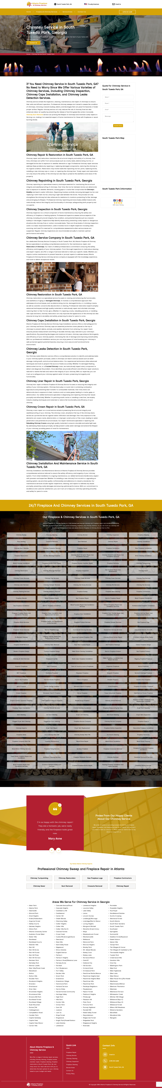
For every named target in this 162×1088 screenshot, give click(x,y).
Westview (113, 989)
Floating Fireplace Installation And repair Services (112, 765)
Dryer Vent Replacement (82, 728)
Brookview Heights (35, 992)
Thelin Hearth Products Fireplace (51, 700)
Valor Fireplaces (52, 666)
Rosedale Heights (116, 908)
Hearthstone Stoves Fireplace (143, 693)
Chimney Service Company (113, 721)
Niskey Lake (87, 955)
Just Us (58, 1013)
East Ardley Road (62, 945)
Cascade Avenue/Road (64, 905)
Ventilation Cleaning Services (52, 757)
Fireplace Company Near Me (21, 741)
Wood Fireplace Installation (143, 598)
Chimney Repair (113, 541)
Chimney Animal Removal (113, 700)
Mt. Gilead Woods (89, 950)
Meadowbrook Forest (90, 934)
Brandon (32, 984)
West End (113, 968)
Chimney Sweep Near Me (82, 735)
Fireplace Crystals (51, 659)
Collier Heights (61, 924)
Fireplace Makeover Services (82, 757)
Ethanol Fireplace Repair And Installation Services (113, 605)
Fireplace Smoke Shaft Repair (52, 563)
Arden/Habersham (35, 918)
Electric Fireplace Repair (112, 598)
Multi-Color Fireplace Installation (82, 659)
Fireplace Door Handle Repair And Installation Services (112, 614)
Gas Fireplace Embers (143, 651)
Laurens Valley (88, 908)
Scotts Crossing (115, 916)
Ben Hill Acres (34, 950)
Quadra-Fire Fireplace (143, 679)
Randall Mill (87, 1010)
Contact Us (82, 12)
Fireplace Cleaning (143, 535)
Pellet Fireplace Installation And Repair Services (113, 659)
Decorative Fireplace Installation (143, 728)
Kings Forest (60, 1015)
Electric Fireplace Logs (52, 630)
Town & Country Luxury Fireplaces (82, 666)
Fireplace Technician (143, 735)
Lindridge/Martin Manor (92, 921)
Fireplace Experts (143, 721)
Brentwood (33, 986)
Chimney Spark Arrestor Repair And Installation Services (82, 555)
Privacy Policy (70, 1073)
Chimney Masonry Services (51, 591)
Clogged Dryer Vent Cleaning (21, 721)
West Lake (113, 973)
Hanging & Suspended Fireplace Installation (143, 749)
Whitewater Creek (116, 994)
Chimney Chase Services (82, 578)
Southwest (114, 929)
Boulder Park (33, 979)
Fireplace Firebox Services (82, 622)
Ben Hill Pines (34, 955)
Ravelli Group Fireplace (82, 700)
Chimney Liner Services (21, 585)
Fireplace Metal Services (21, 622)
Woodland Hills (115, 1015)
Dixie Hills (59, 942)
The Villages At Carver (117, 947)
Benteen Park (34, 960)
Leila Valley (87, 911)
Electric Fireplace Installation (52, 605)
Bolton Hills (33, 976)
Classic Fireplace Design (143, 645)
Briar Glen (32, 989)
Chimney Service (82, 535)
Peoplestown (87, 989)
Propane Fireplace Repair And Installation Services (21, 614)
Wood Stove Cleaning (143, 741)
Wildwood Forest (116, 1005)
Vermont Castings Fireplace (143, 673)
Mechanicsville (88, 937)
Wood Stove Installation (112, 741)
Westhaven (114, 981)
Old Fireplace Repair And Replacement (113, 570)
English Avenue (61, 952)
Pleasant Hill (87, 999)
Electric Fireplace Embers (113, 651)
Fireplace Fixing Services (51, 749)
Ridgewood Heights (90, 1023)
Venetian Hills (115, 960)
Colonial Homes (61, 932)
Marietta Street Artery (91, 929)
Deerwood (59, 939)
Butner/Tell (33, 1007)
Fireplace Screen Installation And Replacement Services (143, 700)
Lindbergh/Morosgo (90, 918)
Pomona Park (88, 1005)
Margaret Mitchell (89, 926)
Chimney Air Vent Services (21, 659)
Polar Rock (87, 1002)
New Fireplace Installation (143, 548)
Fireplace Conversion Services (113, 749)
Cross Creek (60, 934)
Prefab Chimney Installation (82, 708)
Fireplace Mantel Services (143, 765)
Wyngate (113, 1018)
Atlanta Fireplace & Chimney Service (111, 1084)
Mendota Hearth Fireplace (82, 686)
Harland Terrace (62, 986)
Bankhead (32, 939)
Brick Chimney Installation (143, 556)
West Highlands (115, 971)
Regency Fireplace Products (143, 659)
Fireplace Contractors (143, 591)
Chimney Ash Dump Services (82, 585)
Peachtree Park (88, 984)
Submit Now (118, 125)
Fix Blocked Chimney (21, 637)
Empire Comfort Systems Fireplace (21, 700)
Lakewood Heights (89, 905)
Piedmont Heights (89, 994)
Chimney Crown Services (21, 578)
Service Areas (67, 12)
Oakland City (87, 963)
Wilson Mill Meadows (117, 1007)
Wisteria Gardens (116, 1010)
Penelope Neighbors (90, 986)
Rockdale (113, 905)
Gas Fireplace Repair (82, 598)
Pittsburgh (87, 997)
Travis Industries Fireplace (113, 693)
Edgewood (59, 947)
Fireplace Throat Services (21, 630)
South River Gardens (117, 924)
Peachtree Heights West (91, 979)
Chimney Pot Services (113, 585)
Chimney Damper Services (52, 585)
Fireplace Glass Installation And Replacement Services (52, 614)
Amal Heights (33, 916)
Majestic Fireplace (113, 673)
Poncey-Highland (89, 1007)
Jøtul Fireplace (21, 686)
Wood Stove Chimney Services (21, 749)
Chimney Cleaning (51, 535)
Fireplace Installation (112, 548)
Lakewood (59, 1026)
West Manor (114, 976)
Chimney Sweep (21, 535)
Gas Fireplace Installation (21, 605)
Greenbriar (60, 979)
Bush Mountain (34, 1005)
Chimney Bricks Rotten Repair (113, 637)
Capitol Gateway (35, 1018)
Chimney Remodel (112, 757)
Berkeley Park (34, 963)
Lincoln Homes (88, 916)
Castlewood (60, 913)
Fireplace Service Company (82, 721)
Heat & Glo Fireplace (21, 679)
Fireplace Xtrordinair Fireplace (143, 686)
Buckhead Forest (35, 999)
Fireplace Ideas (21, 735)
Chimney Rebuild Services (52, 708)
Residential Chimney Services (113, 630)
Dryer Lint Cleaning (82, 715)
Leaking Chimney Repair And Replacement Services (52, 637)
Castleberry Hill (61, 911)
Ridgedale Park (88, 1020)
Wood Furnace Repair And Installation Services (82, 605)
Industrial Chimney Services (143, 630)
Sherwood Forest (116, 918)
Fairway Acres (61, 963)
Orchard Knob (88, 968)
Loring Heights (88, 924)
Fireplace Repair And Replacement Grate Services (52, 622)
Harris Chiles (60, 989)
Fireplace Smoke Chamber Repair (82, 563)
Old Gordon (87, 965)
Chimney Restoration (21, 571)
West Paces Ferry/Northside (120, 979)
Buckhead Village (35, 1002)
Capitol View (33, 1020)
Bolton (31, 973)
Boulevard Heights (35, 981)
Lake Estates (60, 1023)
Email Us (118, 4)
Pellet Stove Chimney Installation (82, 651)
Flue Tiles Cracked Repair (82, 645)
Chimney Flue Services (143, 578)
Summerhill (114, 934)
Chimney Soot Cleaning (21, 548)
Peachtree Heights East (91, 976)
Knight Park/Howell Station (65, 1020)
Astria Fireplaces (143, 666)
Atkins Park (33, 929)
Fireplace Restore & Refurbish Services (51, 765)
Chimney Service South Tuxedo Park (43, 54)
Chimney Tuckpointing (143, 563)
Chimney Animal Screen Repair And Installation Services (113, 555)
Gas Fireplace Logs (143, 622)
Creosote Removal (52, 541)
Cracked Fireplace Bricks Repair (82, 765)
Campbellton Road (36, 1013)
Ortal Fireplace (113, 686)
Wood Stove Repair (82, 741)
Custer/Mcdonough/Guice (65, 937)
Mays (85, 932)
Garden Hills (60, 973)
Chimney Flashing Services (21, 591)
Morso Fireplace (82, 693)
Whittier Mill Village (117, 997)
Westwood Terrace (116, 992)
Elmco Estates (61, 950)
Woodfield (113, 1013)
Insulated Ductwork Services (143, 757)
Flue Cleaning (21, 541)
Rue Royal (113, 911)
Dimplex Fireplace (112, 679)
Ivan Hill (59, 1007)
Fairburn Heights (62, 958)
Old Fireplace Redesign (113, 645)
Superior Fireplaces (21, 666)
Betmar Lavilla (34, 965)
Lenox (85, 913)
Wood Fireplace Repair (52, 598)
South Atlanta (115, 921)
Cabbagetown (34, 1010)
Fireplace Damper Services (113, 622)
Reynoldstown (88, 1015)
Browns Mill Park (35, 997)
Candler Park (33, 1015)
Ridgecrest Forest (89, 1018)
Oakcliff (86, 960)
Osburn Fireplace (82, 679)
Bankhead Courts (35, 942)
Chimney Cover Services (112, 578)
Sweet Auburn (115, 939)
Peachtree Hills (88, 981)
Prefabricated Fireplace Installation (143, 605)
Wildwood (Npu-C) (116, 999)
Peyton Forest (88, 992)
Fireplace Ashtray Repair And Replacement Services (143, 614)
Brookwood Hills (35, 994)
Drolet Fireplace (21, 693)
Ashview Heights (34, 926)
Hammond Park (61, 984)
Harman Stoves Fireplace (52, 679)
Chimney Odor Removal (52, 645)
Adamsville (33, 911)
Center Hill (59, 916)
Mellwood (86, 939)
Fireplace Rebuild (21, 598)
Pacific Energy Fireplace (51, 686)
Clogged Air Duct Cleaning (52, 721)
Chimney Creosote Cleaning (51, 548)
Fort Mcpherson (62, 968)
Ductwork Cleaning (113, 735)
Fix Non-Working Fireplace (52, 556)
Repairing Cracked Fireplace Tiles (82, 637)
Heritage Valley (61, 994)
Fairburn (59, 955)
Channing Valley (61, 921)
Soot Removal (82, 541)
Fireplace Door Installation (82, 614)
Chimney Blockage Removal (51, 571)
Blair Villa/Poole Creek (37, 968)
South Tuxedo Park (116, 926)
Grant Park (60, 976)
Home (28, 12)
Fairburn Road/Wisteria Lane (66, 960)
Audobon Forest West (36, 934)
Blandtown (33, 971)
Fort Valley (60, 971)
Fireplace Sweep (82, 591)
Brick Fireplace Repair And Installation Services (21, 765)
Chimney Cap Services (52, 578)
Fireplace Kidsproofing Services (113, 708)
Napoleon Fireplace (82, 673)
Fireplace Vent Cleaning (113, 591)
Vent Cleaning (21, 715)
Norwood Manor (89, 958)
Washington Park (116, 965)
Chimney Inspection (113, 535)
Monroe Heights (88, 945)
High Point (59, 997)
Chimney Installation (143, 541)
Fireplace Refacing (113, 563)
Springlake (114, 932)
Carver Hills (33, 1026)
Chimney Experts (21, 728)
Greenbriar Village (62, 981)
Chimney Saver (143, 571)
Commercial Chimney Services (82, 630)
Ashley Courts (34, 924)
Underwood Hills (116, 958)
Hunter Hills (60, 1002)
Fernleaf (59, 965)
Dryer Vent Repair (51, 728)
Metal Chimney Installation (21, 563)
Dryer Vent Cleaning (143, 708)
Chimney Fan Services (143, 585)
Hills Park (59, 999)
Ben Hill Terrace (34, 958)
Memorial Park (88, 942)
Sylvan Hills (114, 942)
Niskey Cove (87, 952)
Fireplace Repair (82, 548)
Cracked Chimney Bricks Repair (143, 637)
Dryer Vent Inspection (143, 715)
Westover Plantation (117, 986)
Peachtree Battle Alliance (92, 973)
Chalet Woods (61, 918)
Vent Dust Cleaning (113, 715)
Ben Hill (31, 947)
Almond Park (33, 913)
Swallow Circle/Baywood (119, 937)
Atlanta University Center (38, 932)
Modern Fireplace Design (21, 651)
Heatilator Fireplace (52, 673)
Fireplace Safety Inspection (113, 728)
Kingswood (60, 1018)
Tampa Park (114, 945)
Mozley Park (87, 947)
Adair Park (33, 905)
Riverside (86, 1026)
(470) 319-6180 (127, 12)
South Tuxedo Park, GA (116, 1067)
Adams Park (33, 908)
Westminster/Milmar (117, 984)
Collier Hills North (62, 929)
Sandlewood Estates (117, 913)
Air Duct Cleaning (51, 715)
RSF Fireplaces (21, 673)
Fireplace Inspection (82, 571)
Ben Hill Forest (34, 952)
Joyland (59, 1010)
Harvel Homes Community (65, 992)
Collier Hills (60, 926)
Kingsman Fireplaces (112, 666)
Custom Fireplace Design (52, 651)
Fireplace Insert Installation (21, 708)
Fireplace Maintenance (52, 741)
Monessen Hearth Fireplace (51, 693)
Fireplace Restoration (21, 556)
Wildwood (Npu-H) (116, 1002)
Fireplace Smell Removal (21, 645)
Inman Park (60, 1005)
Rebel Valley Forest (89, 1013)
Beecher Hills (33, 945)
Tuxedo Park (114, 955)
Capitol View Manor (36, 1023)
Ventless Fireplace (82, 749)
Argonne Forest (34, 921)
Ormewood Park (89, 971)
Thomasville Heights (117, 952)
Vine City (113, 963)
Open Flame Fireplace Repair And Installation (21, 757)
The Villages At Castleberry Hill (121, 950)
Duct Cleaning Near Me (52, 735)
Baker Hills (33, 937)
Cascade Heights (62, 908)
